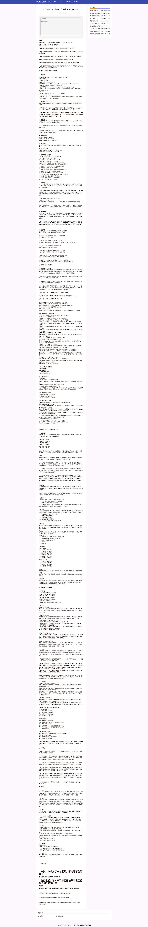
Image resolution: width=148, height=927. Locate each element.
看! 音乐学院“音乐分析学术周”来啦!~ (95, 26)
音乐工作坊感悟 (94, 21)
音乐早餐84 (92, 18)
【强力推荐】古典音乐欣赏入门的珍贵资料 (95, 29)
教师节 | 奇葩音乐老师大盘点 (95, 11)
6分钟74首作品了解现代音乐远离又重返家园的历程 (95, 13)
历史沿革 (61, 1)
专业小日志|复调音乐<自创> (95, 34)
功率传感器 (40, 916)
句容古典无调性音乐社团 (43, 2)
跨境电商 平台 (59, 916)
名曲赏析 (76, 1)
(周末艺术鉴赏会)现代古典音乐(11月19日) (94, 24)
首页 (55, 1)
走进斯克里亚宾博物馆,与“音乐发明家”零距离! (95, 16)
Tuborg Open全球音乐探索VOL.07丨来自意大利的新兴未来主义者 (95, 31)
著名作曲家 (68, 1)
